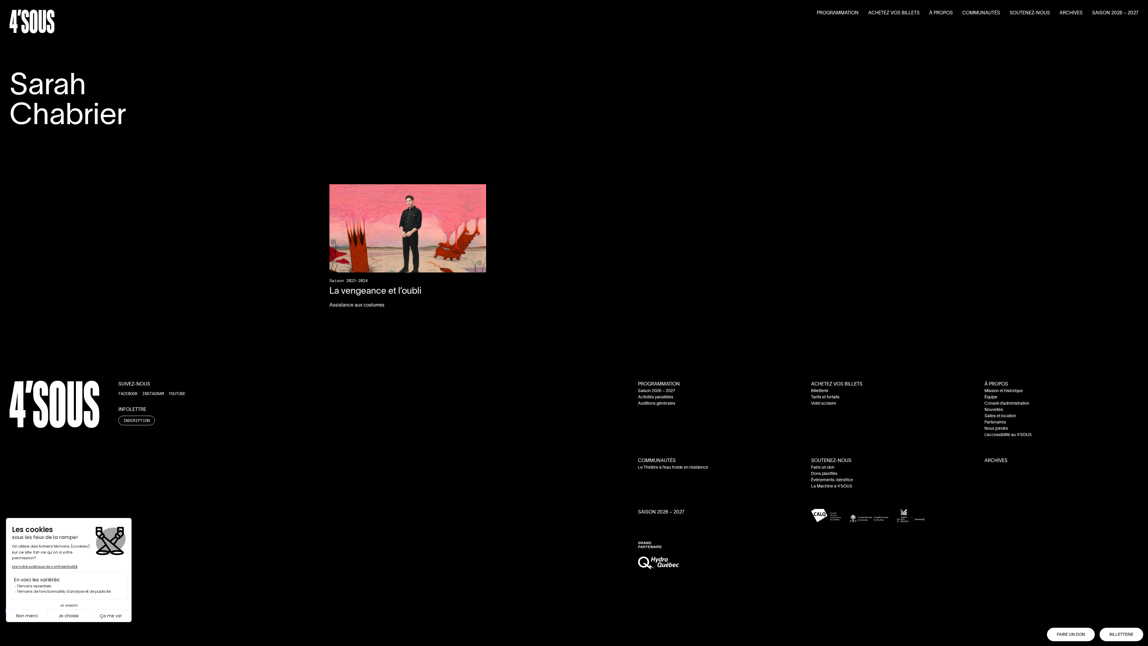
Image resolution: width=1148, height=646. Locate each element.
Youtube (177, 393)
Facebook (128, 393)
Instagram (153, 393)
